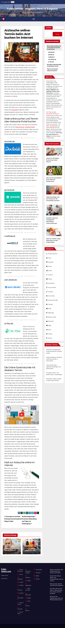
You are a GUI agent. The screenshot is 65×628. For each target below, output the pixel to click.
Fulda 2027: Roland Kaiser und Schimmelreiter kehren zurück (56, 578)
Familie (50, 270)
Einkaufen (50, 262)
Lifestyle (50, 304)
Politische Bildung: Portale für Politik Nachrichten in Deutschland (54, 359)
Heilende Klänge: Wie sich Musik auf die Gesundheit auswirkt (53, 198)
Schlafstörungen (30, 127)
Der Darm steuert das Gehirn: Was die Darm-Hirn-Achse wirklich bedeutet (56, 591)
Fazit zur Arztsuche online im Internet (52, 69)
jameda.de (51, 54)
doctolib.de (51, 52)
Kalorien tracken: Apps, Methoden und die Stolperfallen (53, 240)
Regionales (51, 312)
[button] (38, 546)
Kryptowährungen (53, 300)
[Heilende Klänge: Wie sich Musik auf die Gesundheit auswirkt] (54, 191)
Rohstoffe (51, 321)
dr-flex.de (51, 61)
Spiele (49, 325)
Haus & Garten (52, 287)
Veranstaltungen (50, 127)
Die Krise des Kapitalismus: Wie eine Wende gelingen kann (56, 598)
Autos (49, 258)
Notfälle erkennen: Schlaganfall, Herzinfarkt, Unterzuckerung (52, 220)
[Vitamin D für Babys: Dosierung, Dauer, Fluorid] (54, 152)
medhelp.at (51, 57)
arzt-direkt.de (52, 59)
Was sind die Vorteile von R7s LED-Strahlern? (56, 584)
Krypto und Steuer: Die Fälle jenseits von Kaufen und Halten (56, 571)
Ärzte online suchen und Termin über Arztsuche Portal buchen (54, 47)
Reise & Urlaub (52, 317)
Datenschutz (4, 575)
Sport (49, 329)
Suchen (48, 28)
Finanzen (51, 112)
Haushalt (50, 291)
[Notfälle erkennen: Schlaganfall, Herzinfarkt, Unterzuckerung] (54, 211)
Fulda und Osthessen (51, 124)
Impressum (4, 578)
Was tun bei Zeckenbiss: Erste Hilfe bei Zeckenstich (54, 179)
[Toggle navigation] (34, 19)
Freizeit (50, 279)
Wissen (57, 115)
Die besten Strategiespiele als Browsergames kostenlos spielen (54, 351)
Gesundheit (14, 110)
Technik (48, 117)
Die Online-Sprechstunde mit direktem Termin (54, 65)
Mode (49, 308)
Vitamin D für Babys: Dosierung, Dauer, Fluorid (11, 548)
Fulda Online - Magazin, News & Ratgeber (32, 8)
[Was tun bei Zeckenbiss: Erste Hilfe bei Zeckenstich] (54, 171)
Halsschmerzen (19, 127)
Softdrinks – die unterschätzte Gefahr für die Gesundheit (30, 549)
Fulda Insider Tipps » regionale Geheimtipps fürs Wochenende (53, 366)
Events (50, 266)
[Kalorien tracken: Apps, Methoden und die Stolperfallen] (54, 232)
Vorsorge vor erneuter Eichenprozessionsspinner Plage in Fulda (13, 519)
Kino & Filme (51, 296)
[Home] (3, 19)
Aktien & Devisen (52, 253)
